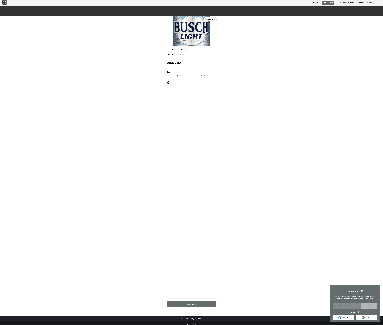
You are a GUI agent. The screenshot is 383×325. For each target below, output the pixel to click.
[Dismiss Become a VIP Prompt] (376, 288)
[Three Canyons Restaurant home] (11, 2)
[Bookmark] (186, 49)
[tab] (178, 75)
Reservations (340, 3)
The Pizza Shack (365, 3)
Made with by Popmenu (101, 318)
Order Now (328, 3)
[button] (317, 3)
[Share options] (181, 49)
